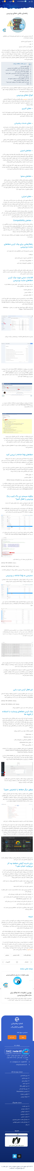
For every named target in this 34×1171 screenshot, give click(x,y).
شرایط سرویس (24, 1097)
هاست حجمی (24, 1117)
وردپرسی (25, 99)
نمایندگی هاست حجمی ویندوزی (20, 1119)
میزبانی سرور (25, 1081)
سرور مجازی (25, 1078)
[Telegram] (15, 1156)
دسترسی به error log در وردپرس (22, 75)
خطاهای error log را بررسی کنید (22, 72)
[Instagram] (19, 1156)
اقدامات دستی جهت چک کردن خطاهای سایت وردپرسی (17, 70)
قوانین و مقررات (24, 1094)
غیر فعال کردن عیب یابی (24, 77)
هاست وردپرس (16, 955)
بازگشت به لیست (17, 962)
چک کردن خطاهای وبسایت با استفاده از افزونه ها (18, 78)
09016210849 (17, 1027)
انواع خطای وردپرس (24, 66)
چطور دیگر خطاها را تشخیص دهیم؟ (21, 80)
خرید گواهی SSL (24, 1086)
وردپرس (7, 955)
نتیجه (28, 84)
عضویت (10, 1)
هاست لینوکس (24, 1111)
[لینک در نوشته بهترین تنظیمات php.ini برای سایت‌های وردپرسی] (17, 980)
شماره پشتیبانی (17, 1023)
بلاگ (27, 1125)
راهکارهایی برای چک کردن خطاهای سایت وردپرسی (18, 68)
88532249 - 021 (23, 1062)
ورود (3, 1)
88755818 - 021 (14, 1062)
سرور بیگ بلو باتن (23, 1089)
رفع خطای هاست (27, 955)
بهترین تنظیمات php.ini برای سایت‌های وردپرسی (21, 994)
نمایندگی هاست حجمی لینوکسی (20, 1122)
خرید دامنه (25, 1083)
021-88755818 (21, 1)
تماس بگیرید (30, 950)
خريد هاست (25, 1106)
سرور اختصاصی (24, 1075)
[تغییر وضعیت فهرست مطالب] (29, 64)
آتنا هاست (11, 1168)
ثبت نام (12, 1037)
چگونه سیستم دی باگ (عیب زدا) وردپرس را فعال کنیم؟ (17, 73)
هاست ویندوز (24, 1109)
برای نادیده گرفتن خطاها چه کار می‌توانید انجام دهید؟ (17, 82)
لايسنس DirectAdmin (22, 1091)
